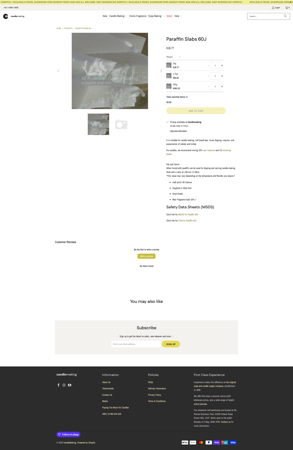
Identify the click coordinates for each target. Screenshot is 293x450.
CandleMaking (69, 442)
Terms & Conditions (157, 401)
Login (277, 7)
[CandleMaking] (13, 16)
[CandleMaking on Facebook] (58, 385)
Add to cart (196, 111)
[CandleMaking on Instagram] (64, 385)
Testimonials (108, 388)
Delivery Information (157, 388)
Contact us (226, 421)
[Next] (161, 71)
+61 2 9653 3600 (11, 7)
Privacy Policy (154, 394)
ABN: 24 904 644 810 (111, 414)
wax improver (209, 150)
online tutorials (200, 404)
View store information (178, 130)
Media (105, 401)
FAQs (150, 382)
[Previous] (58, 71)
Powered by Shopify (86, 442)
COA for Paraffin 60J (187, 220)
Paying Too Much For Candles (115, 407)
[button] (118, 16)
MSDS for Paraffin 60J (188, 214)
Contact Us (107, 394)
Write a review (146, 256)
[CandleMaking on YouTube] (69, 385)
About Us (106, 382)
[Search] (285, 16)
